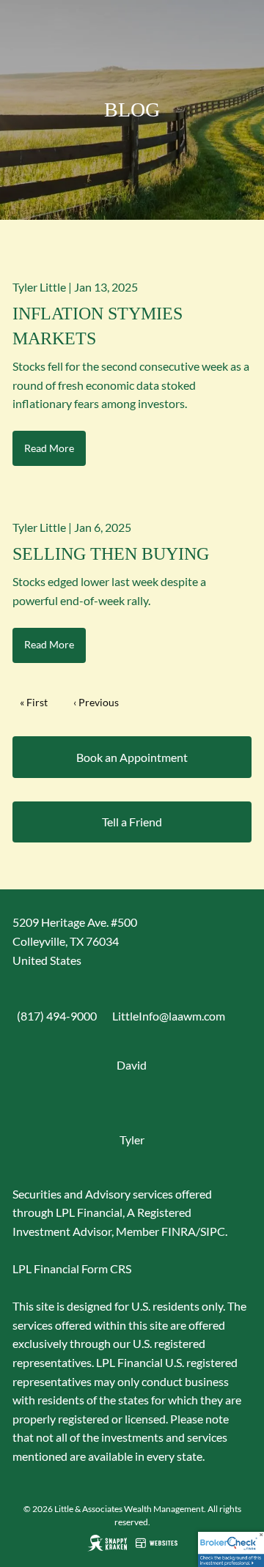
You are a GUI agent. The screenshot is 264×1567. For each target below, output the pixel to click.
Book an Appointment (132, 757)
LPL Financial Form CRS (71, 1268)
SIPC (212, 1231)
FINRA (178, 1231)
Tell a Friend (132, 822)
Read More (49, 448)
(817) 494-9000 (57, 1016)
